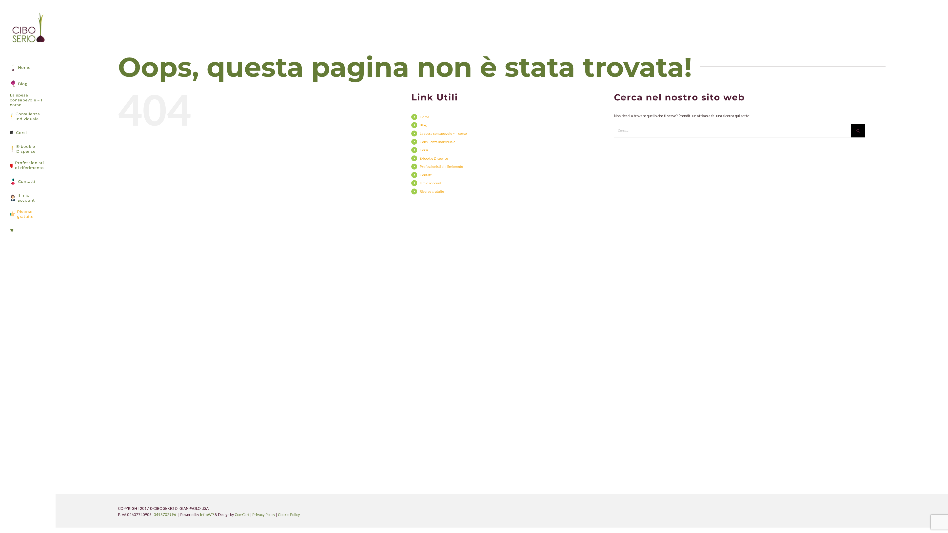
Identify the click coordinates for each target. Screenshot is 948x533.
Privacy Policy (264, 514)
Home (424, 117)
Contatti (426, 175)
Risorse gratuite (432, 191)
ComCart (242, 514)
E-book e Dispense (434, 158)
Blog (423, 125)
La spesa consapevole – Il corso (443, 133)
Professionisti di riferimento (441, 166)
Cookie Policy (289, 514)
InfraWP (207, 514)
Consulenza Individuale (437, 142)
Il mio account (430, 183)
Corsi (424, 150)
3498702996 (165, 514)
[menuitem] (28, 230)
